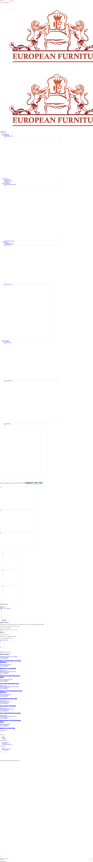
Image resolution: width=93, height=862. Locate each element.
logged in (6, 638)
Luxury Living (4, 178)
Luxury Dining (4, 241)
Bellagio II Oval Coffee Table (8, 668)
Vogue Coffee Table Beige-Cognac (9, 683)
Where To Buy (4, 743)
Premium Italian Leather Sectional (10, 184)
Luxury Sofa (6, 181)
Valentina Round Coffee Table (8, 698)
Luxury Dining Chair (8, 284)
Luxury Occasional (5, 341)
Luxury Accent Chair (5, 340)
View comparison (3, 861)
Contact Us (4, 738)
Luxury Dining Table (8, 244)
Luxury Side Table (7, 423)
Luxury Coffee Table (7, 342)
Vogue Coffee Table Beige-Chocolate (10, 713)
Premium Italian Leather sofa (9, 240)
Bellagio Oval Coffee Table (7, 728)
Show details (6, 657)
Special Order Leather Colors (7, 744)
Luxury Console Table (8, 380)
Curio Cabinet (6, 242)
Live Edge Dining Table (8, 135)
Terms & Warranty (5, 749)
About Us (3, 737)
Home (3, 736)
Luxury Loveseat (7, 179)
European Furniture (3, 670)
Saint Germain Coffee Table (8, 706)
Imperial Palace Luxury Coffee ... (5, 651)
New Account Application (6, 748)
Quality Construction (5, 742)
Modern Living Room (6, 183)
